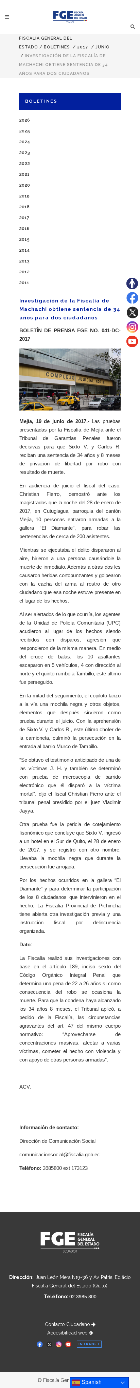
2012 (24, 271)
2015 (24, 239)
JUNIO (102, 47)
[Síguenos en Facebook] (132, 302)
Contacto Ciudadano (68, 1324)
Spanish (91, 1382)
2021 (24, 174)
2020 (24, 185)
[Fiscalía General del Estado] (70, 17)
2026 (24, 120)
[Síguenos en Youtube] (132, 345)
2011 (24, 282)
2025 (24, 130)
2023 (24, 152)
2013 (24, 261)
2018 (24, 206)
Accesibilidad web (68, 1333)
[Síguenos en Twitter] (132, 316)
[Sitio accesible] (132, 287)
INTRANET (89, 1344)
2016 (24, 228)
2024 (24, 141)
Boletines (57, 47)
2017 (82, 47)
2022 (24, 163)
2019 (24, 195)
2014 (24, 250)
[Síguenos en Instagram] (132, 331)
